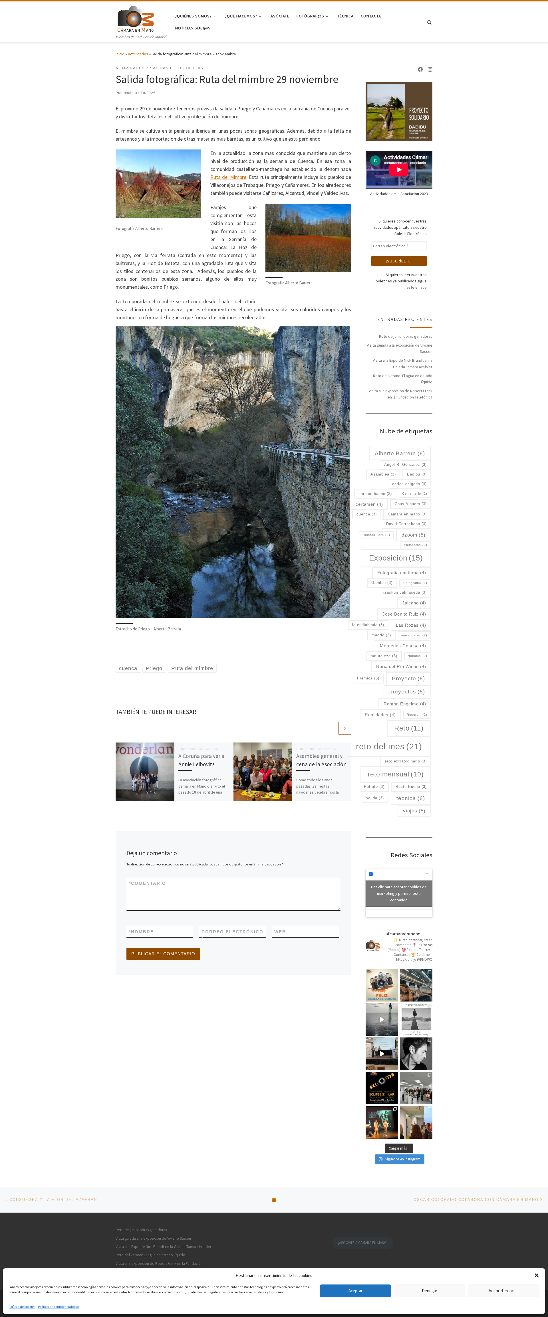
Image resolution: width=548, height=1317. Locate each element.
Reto (409, 728)
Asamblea (383, 474)
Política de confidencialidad (58, 1306)
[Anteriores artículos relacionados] (331, 728)
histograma (415, 582)
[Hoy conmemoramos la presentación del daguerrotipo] (382, 985)
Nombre (141, 931)
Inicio (120, 53)
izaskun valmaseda (405, 592)
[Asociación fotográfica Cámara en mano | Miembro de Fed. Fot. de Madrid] (136, 17)
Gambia (381, 582)
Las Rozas (411, 625)
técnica (410, 798)
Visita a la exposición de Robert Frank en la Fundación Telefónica (400, 394)
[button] (536, 1275)
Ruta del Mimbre (228, 177)
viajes (414, 811)
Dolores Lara (376, 535)
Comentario (147, 883)
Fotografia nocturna (401, 572)
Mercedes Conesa (403, 645)
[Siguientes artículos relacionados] (344, 728)
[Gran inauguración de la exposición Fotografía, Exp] (416, 1088)
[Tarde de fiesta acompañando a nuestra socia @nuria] (416, 1122)
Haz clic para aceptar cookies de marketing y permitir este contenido (399, 893)
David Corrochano (406, 524)
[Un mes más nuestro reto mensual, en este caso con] (416, 985)
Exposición (396, 558)
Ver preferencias (504, 1290)
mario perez (414, 635)
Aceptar (355, 1290)
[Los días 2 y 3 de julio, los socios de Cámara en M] (416, 1019)
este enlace (416, 287)
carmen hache (375, 493)
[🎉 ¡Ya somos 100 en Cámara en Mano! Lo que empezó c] (382, 1053)
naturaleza (384, 656)
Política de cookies (22, 1306)
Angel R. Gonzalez (405, 464)
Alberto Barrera (400, 453)
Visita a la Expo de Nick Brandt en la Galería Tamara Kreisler (402, 363)
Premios (368, 678)
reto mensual (396, 774)
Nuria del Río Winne (401, 666)
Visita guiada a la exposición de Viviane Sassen (399, 348)
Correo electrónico (232, 935)
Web (280, 931)
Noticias (417, 656)
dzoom (414, 535)
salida (375, 798)
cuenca (366, 514)
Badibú (417, 474)
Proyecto (408, 678)
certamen (369, 504)
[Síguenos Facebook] (420, 70)
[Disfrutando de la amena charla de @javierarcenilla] (382, 1122)
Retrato (374, 786)
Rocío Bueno (411, 786)
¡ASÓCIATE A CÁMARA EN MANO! (363, 1242)
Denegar (429, 1290)
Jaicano (414, 602)
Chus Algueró (411, 504)
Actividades (138, 53)
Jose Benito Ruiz (404, 614)
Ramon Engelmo (405, 703)
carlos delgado (409, 484)
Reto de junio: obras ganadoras (405, 336)
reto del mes (389, 746)
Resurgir (417, 714)
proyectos (407, 692)
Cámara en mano (407, 514)
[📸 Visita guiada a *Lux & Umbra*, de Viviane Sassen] (382, 1019)
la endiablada (368, 625)
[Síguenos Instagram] (430, 70)
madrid (381, 635)
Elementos (415, 545)
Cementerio (414, 493)
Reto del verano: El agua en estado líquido (402, 379)
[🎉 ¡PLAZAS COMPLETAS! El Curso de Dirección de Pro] (416, 1053)
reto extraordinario (406, 761)
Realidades (380, 714)
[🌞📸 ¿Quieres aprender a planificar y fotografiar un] (382, 1088)
